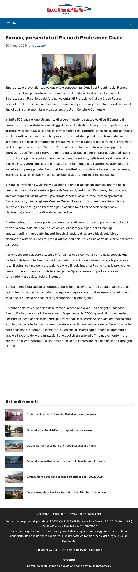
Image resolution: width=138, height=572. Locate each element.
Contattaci (96, 549)
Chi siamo (43, 513)
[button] (129, 23)
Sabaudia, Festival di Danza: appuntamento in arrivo (60, 430)
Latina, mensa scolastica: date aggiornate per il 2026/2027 (65, 476)
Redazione (58, 513)
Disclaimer (94, 513)
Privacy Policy (77, 513)
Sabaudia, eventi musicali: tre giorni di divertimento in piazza (66, 461)
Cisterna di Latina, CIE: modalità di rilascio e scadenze (61, 414)
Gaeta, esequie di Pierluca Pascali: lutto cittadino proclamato (66, 492)
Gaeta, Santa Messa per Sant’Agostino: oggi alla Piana (61, 445)
